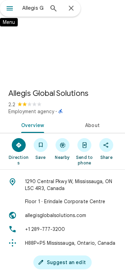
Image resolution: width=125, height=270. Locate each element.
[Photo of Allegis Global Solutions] (62, 41)
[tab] (31, 124)
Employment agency (31, 111)
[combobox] (33, 8)
